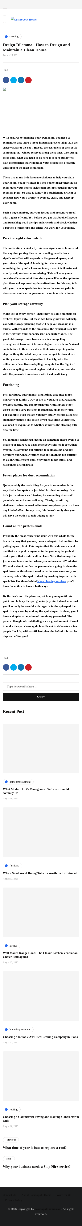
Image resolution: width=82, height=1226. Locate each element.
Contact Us (9, 1194)
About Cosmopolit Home (36, 1194)
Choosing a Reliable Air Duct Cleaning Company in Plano (40, 1037)
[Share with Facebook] (6, 80)
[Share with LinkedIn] (21, 80)
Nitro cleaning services (51, 581)
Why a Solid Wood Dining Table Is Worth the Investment (40, 873)
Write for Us (64, 1194)
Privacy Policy (13, 1200)
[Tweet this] (13, 80)
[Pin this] (28, 80)
